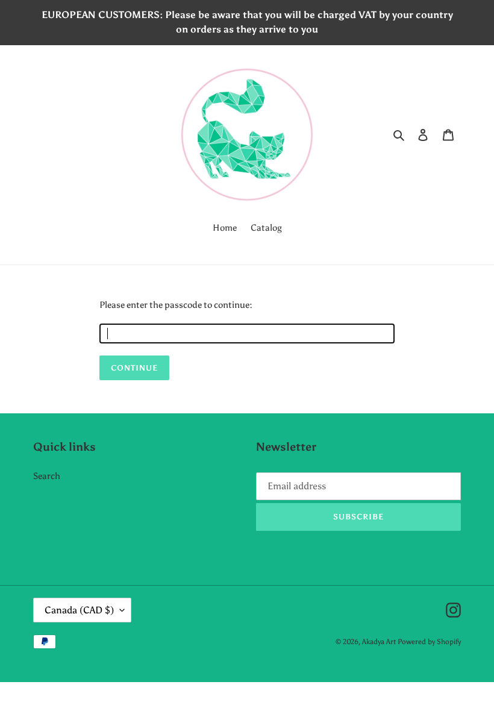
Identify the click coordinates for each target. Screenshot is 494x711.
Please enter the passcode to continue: (175, 304)
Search (46, 476)
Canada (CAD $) (79, 610)
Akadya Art (379, 641)
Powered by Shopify (429, 641)
